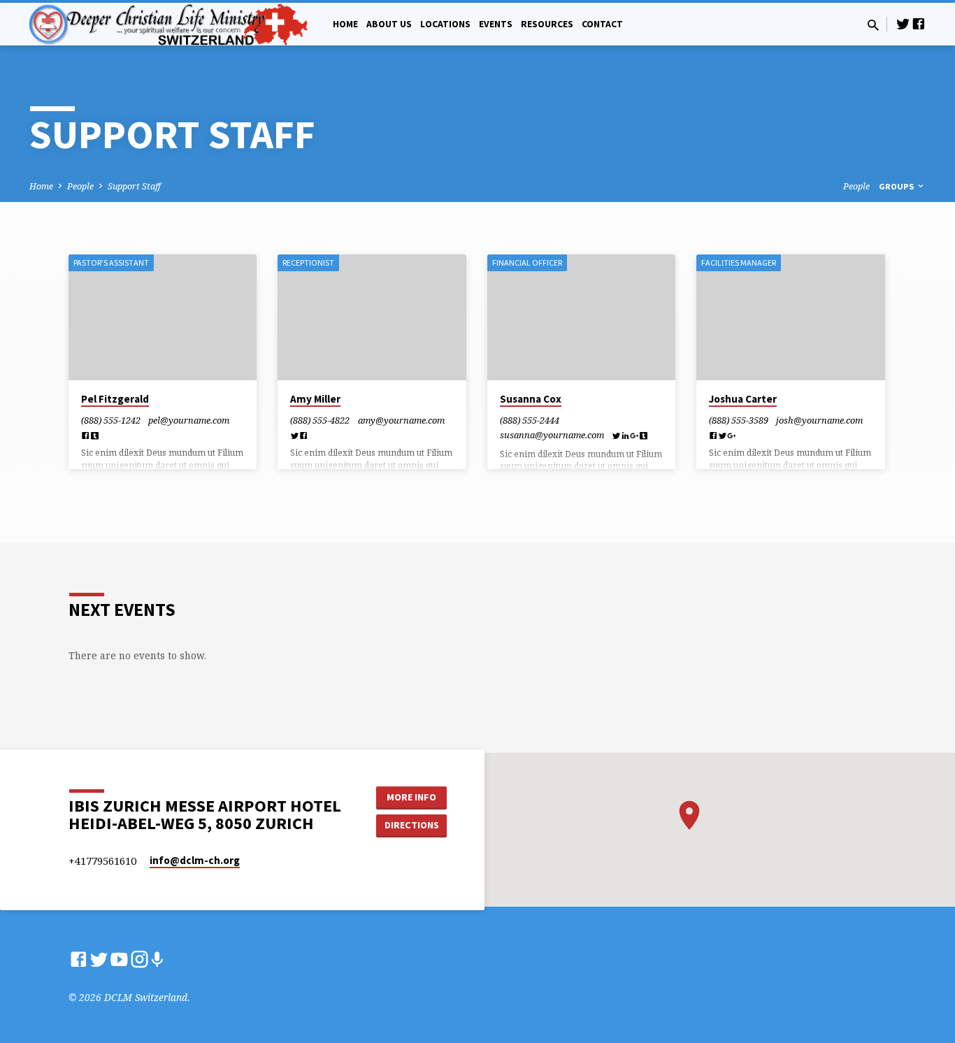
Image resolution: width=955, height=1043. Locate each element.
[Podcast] (157, 959)
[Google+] (634, 435)
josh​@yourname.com (819, 420)
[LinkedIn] (625, 435)
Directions (412, 825)
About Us (389, 24)
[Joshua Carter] (790, 317)
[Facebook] (918, 23)
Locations (445, 24)
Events (495, 24)
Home (345, 24)
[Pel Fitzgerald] (163, 317)
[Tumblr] (94, 435)
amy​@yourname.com (401, 420)
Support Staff (134, 186)
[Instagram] (139, 958)
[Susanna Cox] (581, 317)
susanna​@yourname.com (552, 435)
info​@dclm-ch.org (195, 860)
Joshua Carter (743, 398)
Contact (602, 24)
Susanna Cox (530, 398)
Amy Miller (315, 398)
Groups (897, 186)
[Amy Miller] (372, 317)
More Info (411, 797)
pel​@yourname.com (188, 420)
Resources (547, 24)
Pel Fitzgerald (115, 398)
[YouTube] (119, 958)
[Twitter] (903, 23)
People (80, 186)
